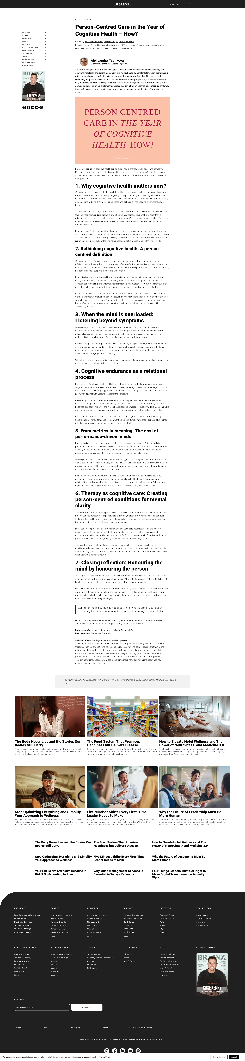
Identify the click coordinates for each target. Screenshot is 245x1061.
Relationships (28, 50)
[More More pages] (57, 936)
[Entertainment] (46, 59)
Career (25, 35)
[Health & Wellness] (46, 47)
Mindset (25, 41)
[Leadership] (46, 38)
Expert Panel (27, 65)
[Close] (241, 1057)
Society (25, 56)
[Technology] (46, 53)
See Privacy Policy (102, 1057)
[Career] (46, 35)
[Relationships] (46, 50)
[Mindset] (46, 41)
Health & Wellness (30, 47)
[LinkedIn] (32, 107)
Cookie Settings (219, 1057)
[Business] (46, 32)
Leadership (27, 38)
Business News (28, 62)
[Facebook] (28, 107)
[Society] (46, 56)
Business (26, 32)
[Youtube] (37, 107)
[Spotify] (41, 107)
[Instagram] (24, 107)
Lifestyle (26, 44)
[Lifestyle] (46, 44)
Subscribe (174, 4)
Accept (234, 1057)
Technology (27, 53)
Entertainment (28, 59)
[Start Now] (50, 752)
